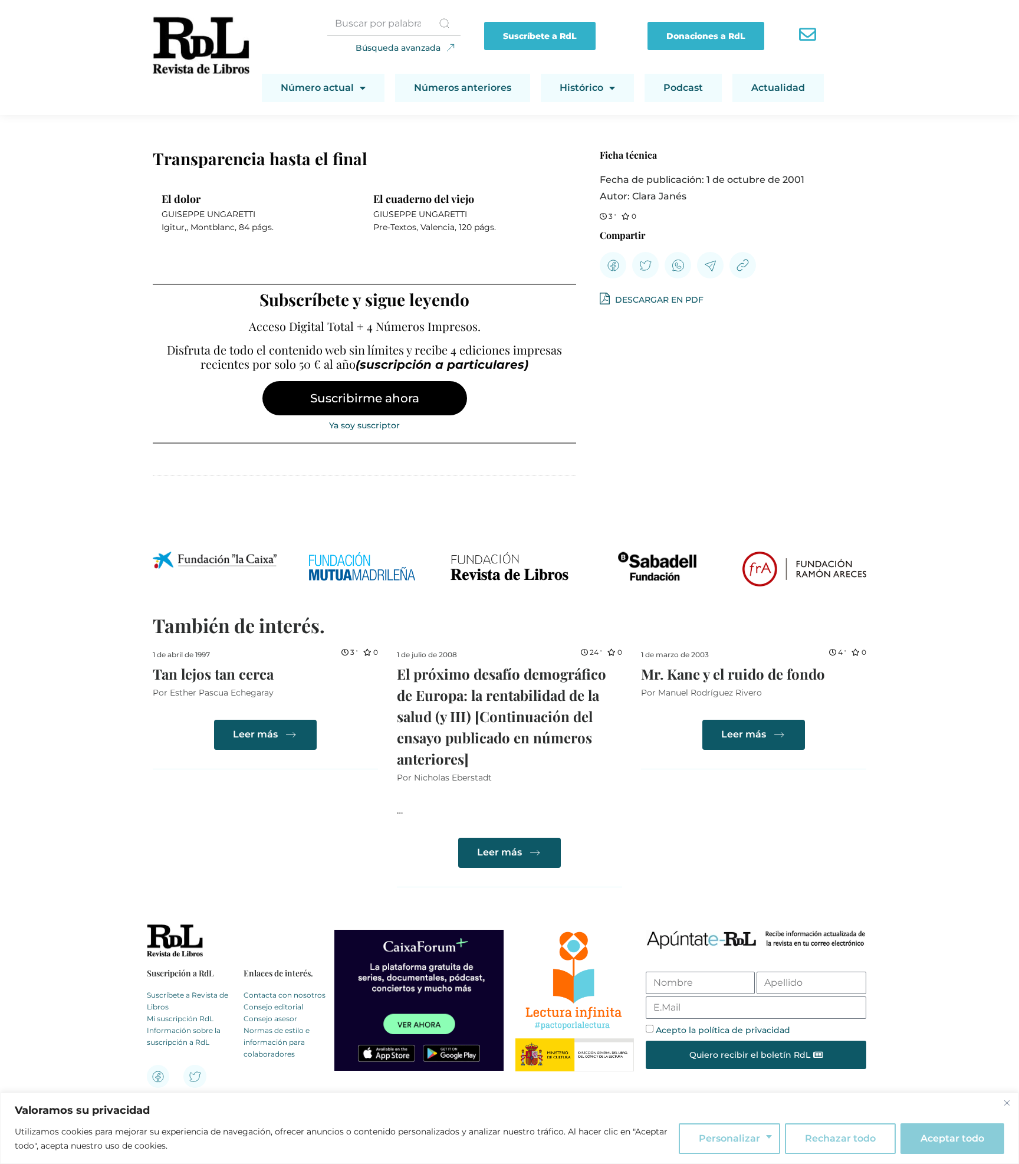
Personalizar (729, 1138)
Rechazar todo (840, 1138)
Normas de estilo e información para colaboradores (277, 1042)
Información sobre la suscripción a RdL (184, 1036)
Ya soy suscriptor (364, 425)
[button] (613, 265)
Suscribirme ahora (364, 398)
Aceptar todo (952, 1138)
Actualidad (778, 87)
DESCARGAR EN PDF (658, 299)
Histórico (581, 87)
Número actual (317, 87)
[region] (509, 1128)
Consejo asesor (270, 1018)
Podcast (683, 87)
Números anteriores (462, 87)
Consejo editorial (273, 1006)
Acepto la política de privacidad (723, 1030)
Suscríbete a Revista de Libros (187, 1001)
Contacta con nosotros (285, 995)
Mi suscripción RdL (180, 1018)
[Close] (1007, 1103)
